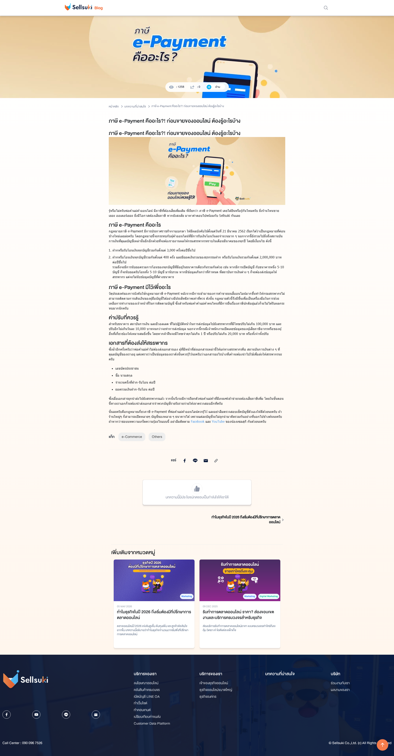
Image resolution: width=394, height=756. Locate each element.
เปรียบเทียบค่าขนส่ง (147, 717)
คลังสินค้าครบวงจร (147, 690)
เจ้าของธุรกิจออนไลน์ (213, 683)
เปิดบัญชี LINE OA (147, 697)
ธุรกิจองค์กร (207, 697)
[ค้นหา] (326, 8)
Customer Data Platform (152, 723)
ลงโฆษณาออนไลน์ (146, 683)
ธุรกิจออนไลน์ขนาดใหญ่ (215, 690)
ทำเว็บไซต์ (140, 703)
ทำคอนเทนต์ (142, 710)
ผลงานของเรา (340, 690)
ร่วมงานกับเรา (340, 683)
